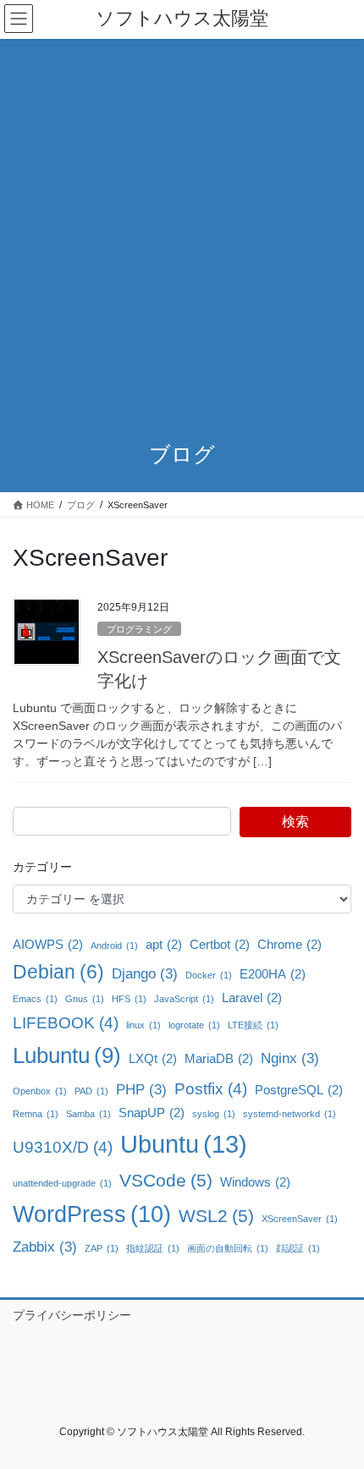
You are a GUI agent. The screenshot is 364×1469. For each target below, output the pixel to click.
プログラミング (139, 629)
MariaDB (219, 1059)
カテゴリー (42, 867)
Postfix (210, 1088)
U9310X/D (63, 1146)
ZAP (102, 1248)
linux (143, 1025)
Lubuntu (67, 1055)
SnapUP (152, 1113)
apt (164, 944)
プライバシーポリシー (72, 1315)
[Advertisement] (182, 229)
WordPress (92, 1214)
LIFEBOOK (66, 1022)
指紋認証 (152, 1248)
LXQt (153, 1059)
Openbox (40, 1091)
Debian (58, 972)
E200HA (273, 974)
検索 (295, 821)
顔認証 (298, 1248)
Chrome (289, 944)
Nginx (290, 1058)
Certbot (220, 944)
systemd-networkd (289, 1114)
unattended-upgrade (62, 1183)
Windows (255, 1182)
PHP (141, 1089)
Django (145, 973)
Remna (35, 1114)
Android (114, 945)
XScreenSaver (300, 1219)
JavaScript (184, 999)
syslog (213, 1114)
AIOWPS (48, 944)
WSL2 (216, 1215)
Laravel (252, 998)
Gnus (84, 999)
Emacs (35, 999)
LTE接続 (253, 1025)
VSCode (165, 1180)
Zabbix (45, 1246)
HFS (129, 999)
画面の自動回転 (227, 1248)
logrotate (194, 1025)
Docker (208, 975)
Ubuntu (183, 1144)
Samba (88, 1114)
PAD (91, 1091)
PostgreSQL (299, 1090)
